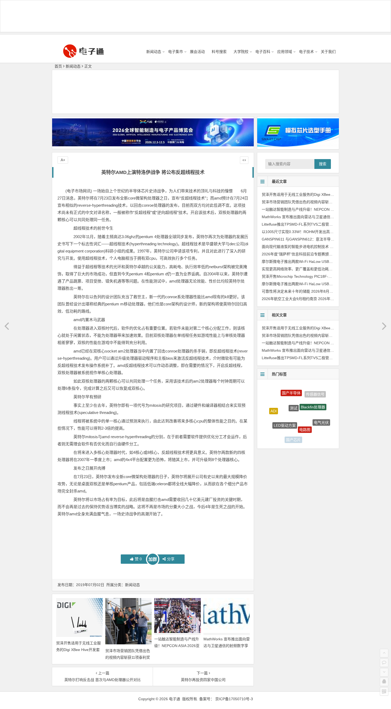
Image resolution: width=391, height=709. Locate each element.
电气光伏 (321, 415)
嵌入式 (276, 428)
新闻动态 (153, 51)
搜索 (322, 164)
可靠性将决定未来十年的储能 (286, 291)
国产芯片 (293, 433)
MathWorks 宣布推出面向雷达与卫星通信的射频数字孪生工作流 (226, 645)
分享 (170, 559)
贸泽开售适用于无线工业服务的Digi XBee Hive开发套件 (78, 649)
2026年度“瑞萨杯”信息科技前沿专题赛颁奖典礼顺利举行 (308, 254)
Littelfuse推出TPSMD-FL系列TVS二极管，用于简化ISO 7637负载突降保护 (324, 224)
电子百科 (262, 51)
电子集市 (175, 51)
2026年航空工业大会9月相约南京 (289, 299)
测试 (293, 395)
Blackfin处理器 (313, 397)
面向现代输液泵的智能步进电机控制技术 (295, 246)
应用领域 (284, 51)
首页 (58, 66)
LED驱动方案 (285, 413)
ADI (274, 406)
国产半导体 (291, 388)
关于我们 (328, 51)
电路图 (304, 416)
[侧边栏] (244, 160)
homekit (312, 434)
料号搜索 (219, 51)
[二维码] (384, 691)
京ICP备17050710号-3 (234, 699)
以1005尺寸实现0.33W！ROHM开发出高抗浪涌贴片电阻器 (311, 232)
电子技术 (306, 51)
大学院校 (241, 51)
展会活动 (197, 51)
